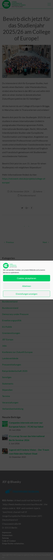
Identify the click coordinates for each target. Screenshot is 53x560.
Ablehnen (26, 286)
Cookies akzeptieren (26, 278)
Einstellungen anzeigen (26, 294)
